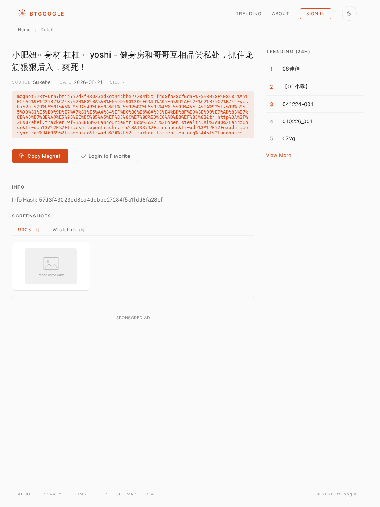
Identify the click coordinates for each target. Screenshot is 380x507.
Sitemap (126, 494)
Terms (78, 494)
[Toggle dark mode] (349, 13)
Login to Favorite (110, 156)
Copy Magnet (44, 156)
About (280, 13)
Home (24, 29)
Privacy (52, 494)
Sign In (315, 13)
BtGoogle (47, 13)
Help (101, 494)
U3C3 (28, 229)
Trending (249, 13)
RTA (149, 494)
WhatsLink (69, 229)
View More (278, 155)
